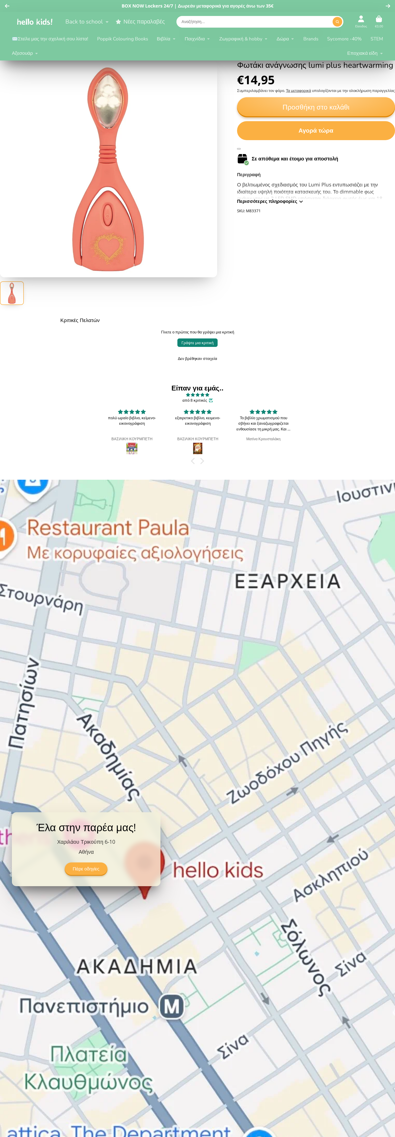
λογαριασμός (361, 22)
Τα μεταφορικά (298, 90)
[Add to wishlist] (239, 148)
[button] (194, 461)
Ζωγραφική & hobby (240, 39)
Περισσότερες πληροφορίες (267, 201)
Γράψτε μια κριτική (197, 342)
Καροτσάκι (379, 22)
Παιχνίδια (195, 39)
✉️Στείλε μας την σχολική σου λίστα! (50, 39)
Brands (310, 39)
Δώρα (283, 39)
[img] (197, 395)
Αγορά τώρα (316, 130)
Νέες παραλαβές (144, 22)
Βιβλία (163, 39)
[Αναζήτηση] (337, 21)
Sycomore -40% (344, 39)
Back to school (84, 22)
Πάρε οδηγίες (86, 869)
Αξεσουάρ (22, 53)
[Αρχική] (35, 21)
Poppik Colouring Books (122, 39)
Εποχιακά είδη (362, 53)
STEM (377, 39)
